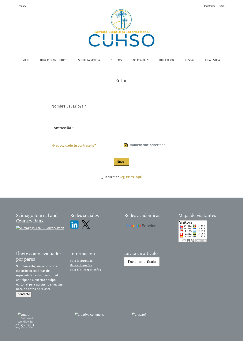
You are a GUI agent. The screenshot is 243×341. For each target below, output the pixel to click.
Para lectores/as (81, 261)
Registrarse (209, 6)
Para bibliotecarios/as (85, 270)
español (25, 6)
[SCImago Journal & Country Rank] (40, 228)
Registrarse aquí (130, 177)
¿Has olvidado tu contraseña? (74, 146)
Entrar (222, 6)
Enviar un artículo (142, 262)
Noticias (116, 60)
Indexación (166, 60)
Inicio (25, 60)
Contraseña (63, 128)
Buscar (189, 60)
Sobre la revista (89, 60)
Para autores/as (81, 265)
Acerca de (139, 60)
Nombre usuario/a (69, 106)
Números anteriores (53, 60)
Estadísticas (213, 60)
